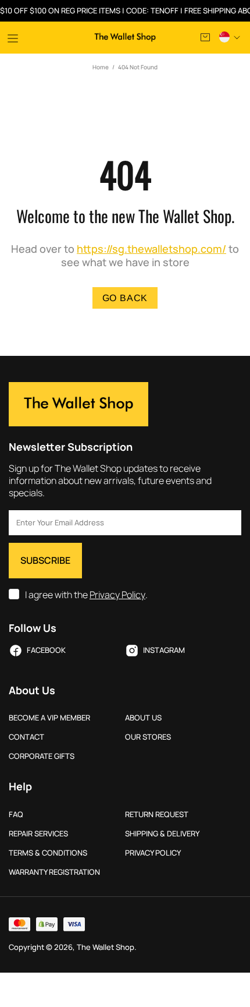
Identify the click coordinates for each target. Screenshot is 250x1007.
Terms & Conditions (48, 853)
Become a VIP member (49, 718)
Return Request (156, 814)
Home (100, 67)
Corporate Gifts (41, 756)
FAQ (16, 814)
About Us (143, 718)
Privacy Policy (117, 595)
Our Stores (148, 737)
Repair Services (38, 834)
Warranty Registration (54, 872)
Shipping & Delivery (162, 834)
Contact (26, 737)
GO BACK (125, 298)
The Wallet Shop (125, 37)
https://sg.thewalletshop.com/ (151, 249)
